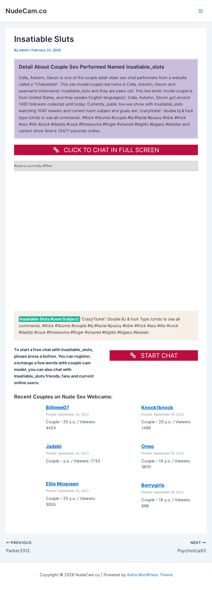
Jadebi (54, 446)
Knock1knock (157, 407)
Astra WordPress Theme (150, 574)
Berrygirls (153, 485)
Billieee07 (57, 407)
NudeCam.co (26, 11)
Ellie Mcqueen (62, 484)
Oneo (147, 446)
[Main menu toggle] (200, 11)
